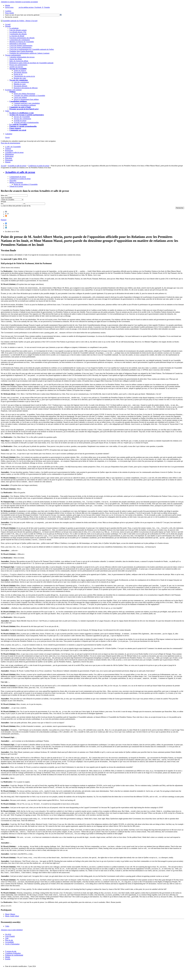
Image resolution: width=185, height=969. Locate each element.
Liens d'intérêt (10, 936)
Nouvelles (12, 180)
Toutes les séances (20, 70)
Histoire (7, 162)
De (2, 204)
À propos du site (10, 951)
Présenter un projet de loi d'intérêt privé (24, 109)
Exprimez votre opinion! (13, 90)
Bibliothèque (9, 154)
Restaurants (9, 150)
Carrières (8, 11)
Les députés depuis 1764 (17, 32)
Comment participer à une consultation (27, 103)
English (7, 959)
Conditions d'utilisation (13, 953)
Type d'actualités (6, 198)
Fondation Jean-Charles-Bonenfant (21, 51)
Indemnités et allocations (17, 43)
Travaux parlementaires (13, 55)
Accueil (7, 24)
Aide (6, 938)
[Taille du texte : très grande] (8, 214)
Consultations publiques (18, 101)
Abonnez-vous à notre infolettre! (12, 930)
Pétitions (12, 92)
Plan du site (9, 940)
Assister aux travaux (16, 67)
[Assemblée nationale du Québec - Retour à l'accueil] (19, 21)
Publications (9, 156)
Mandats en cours (20, 84)
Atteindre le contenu (8, 2)
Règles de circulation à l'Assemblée (26, 184)
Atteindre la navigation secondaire (26, 2)
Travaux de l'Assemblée (18, 68)
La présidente (14, 28)
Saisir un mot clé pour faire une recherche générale (22, 15)
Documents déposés (20, 72)
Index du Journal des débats (18, 61)
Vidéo (7, 111)
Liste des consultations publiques (25, 105)
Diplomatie (9, 160)
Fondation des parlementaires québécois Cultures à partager (29, 53)
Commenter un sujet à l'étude (20, 107)
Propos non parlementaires (18, 65)
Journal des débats (15, 59)
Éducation (8, 158)
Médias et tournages (16, 182)
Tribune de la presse (16, 186)
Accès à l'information (12, 944)
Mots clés (4, 195)
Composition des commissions (19, 40)
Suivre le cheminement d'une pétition (26, 99)
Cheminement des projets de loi (24, 76)
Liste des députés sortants (18, 30)
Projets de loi (18, 74)
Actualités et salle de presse (14, 152)
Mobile (7, 957)
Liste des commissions (21, 82)
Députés (8, 26)
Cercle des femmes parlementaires (20, 45)
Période (3, 202)
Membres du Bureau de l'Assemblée (21, 42)
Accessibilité (9, 942)
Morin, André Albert (12, 916)
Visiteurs (8, 148)
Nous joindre (9, 13)
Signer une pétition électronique (24, 94)
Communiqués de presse (17, 177)
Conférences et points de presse (38, 166)
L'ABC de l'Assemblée (13, 147)
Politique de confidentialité (14, 955)
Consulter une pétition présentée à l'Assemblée (29, 95)
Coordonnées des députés (18, 34)
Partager (3, 220)
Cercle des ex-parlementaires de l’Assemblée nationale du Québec (31, 49)
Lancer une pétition (20, 97)
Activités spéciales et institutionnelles (26, 122)
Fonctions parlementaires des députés (21, 38)
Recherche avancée (11, 17)
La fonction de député (16, 36)
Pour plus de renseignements (10, 143)
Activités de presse (20, 120)
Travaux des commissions (18, 80)
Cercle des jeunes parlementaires (20, 47)
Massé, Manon (10, 914)
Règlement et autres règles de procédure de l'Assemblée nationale (31, 63)
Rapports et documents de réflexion (26, 88)
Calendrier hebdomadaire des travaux (22, 57)
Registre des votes (20, 78)
